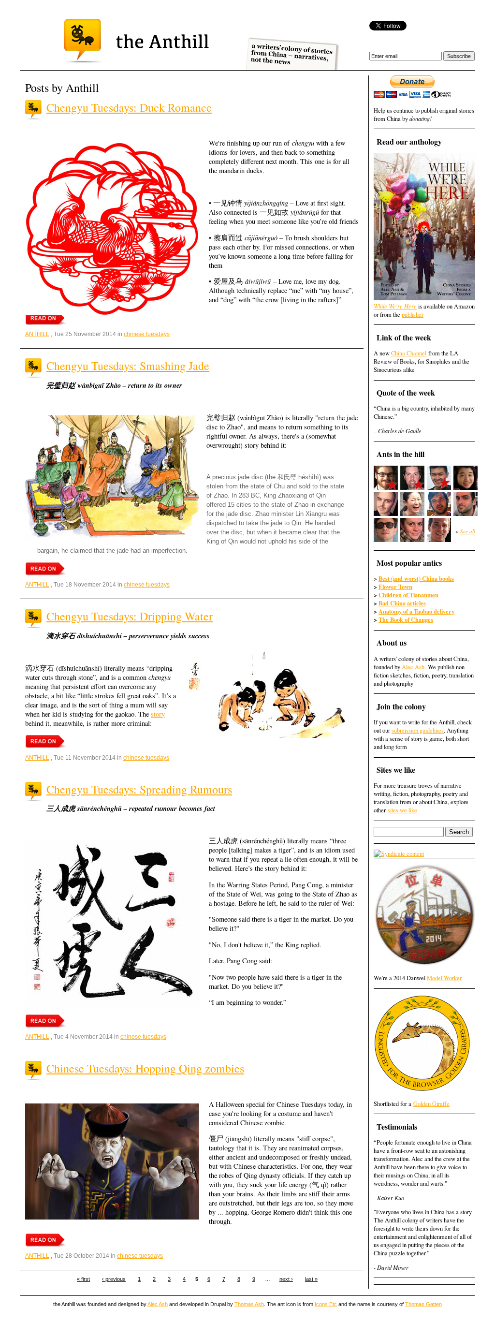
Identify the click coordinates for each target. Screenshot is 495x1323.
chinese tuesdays (147, 334)
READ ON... (45, 318)
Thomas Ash (249, 1304)
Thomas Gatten (423, 1304)
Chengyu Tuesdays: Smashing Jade (127, 365)
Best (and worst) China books (416, 578)
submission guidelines (418, 730)
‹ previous (114, 1279)
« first (83, 1279)
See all (467, 531)
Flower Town (395, 586)
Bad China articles (402, 603)
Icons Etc (326, 1304)
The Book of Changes (406, 619)
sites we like (402, 810)
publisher (412, 314)
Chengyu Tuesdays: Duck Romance (129, 107)
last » (311, 1279)
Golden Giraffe (431, 1104)
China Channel (408, 353)
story (158, 714)
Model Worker (444, 978)
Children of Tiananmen (408, 594)
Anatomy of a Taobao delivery (416, 611)
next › (286, 1279)
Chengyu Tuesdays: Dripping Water (129, 616)
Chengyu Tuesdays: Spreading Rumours (139, 789)
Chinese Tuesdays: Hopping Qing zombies (145, 1068)
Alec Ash (413, 667)
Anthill (37, 334)
